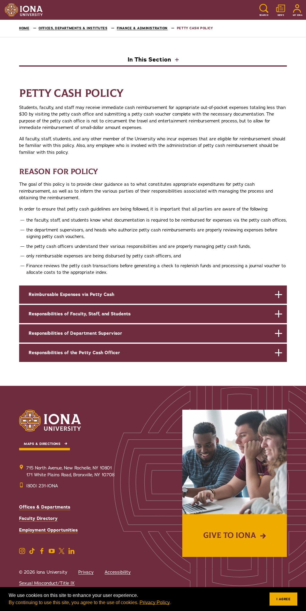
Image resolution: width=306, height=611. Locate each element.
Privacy (86, 572)
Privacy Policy (154, 602)
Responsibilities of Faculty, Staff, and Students (80, 314)
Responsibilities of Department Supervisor (75, 333)
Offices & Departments (44, 507)
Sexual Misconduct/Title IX (47, 583)
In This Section (150, 60)
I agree (283, 599)
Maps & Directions (42, 444)
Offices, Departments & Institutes (73, 28)
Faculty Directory (38, 518)
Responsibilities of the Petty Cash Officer (74, 353)
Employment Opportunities (48, 530)
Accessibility (118, 572)
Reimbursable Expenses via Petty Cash (71, 294)
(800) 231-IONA (42, 486)
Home (24, 28)
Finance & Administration (142, 28)
